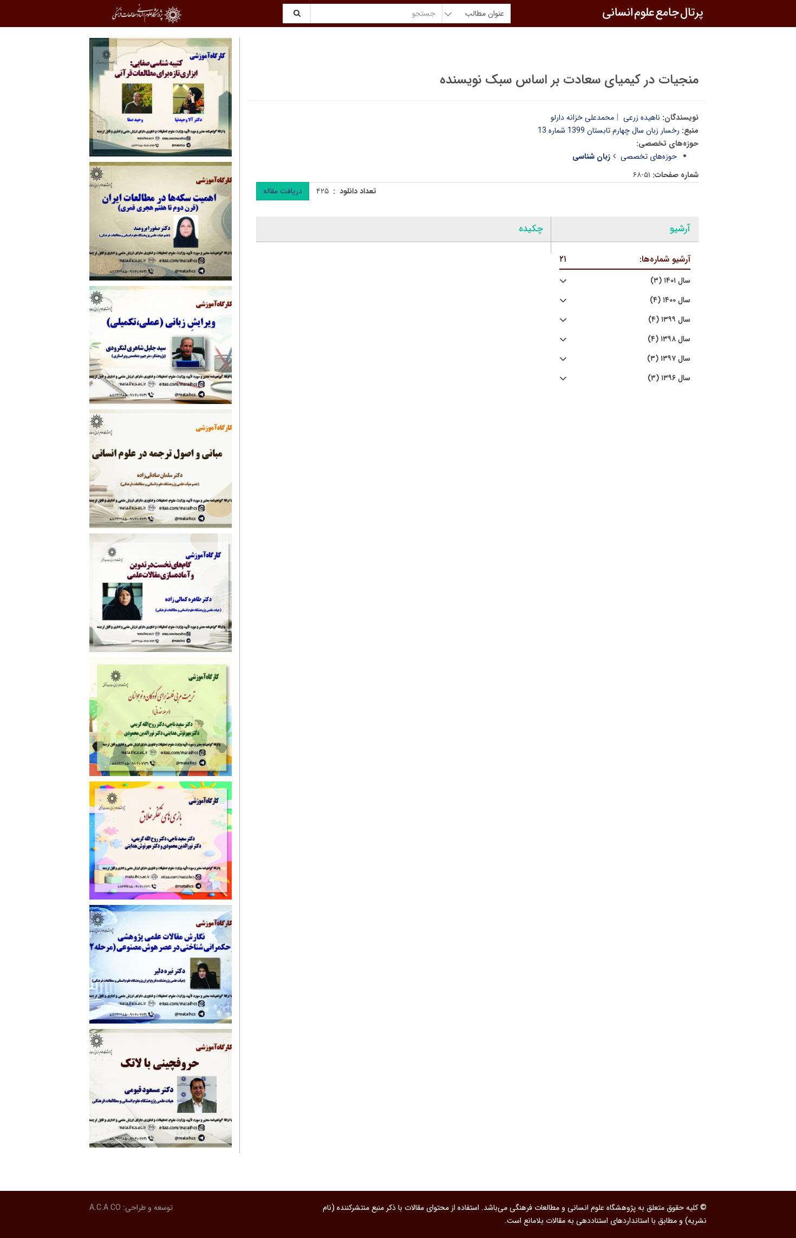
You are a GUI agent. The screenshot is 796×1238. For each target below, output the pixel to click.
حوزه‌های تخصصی (649, 156)
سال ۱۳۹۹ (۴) (669, 319)
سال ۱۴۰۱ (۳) (670, 280)
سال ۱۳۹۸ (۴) (669, 339)
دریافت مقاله (282, 191)
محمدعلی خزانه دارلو (582, 117)
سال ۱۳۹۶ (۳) (669, 378)
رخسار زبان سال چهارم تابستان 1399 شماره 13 (609, 130)
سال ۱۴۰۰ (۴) (670, 300)
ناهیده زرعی (641, 117)
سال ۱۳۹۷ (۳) (668, 358)
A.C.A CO (105, 1208)
